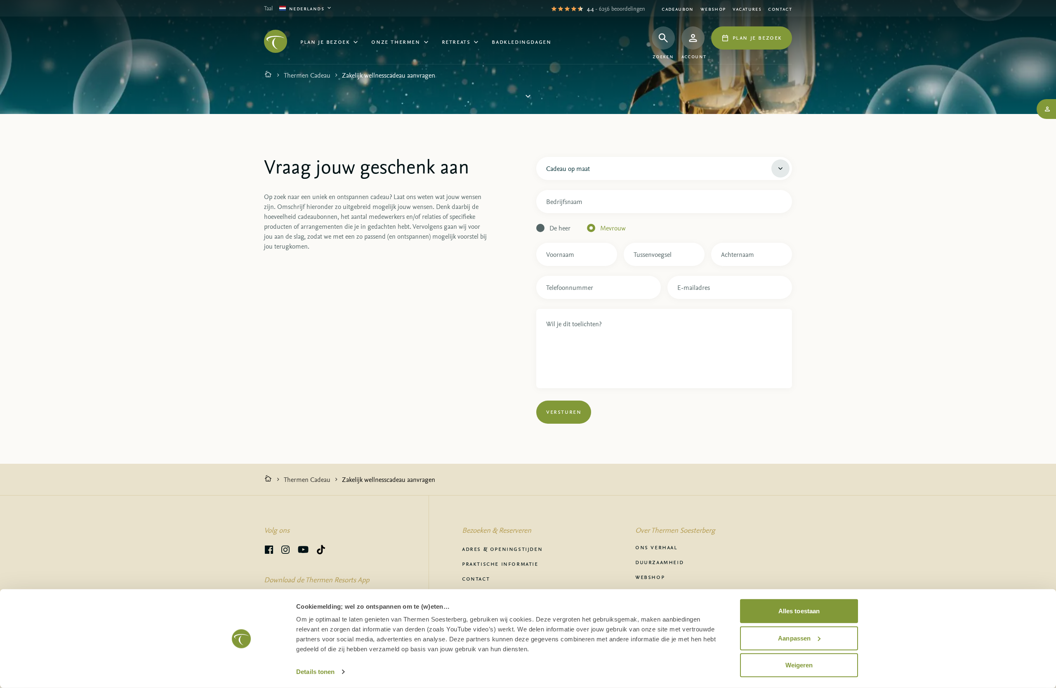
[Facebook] (269, 551)
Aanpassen (794, 637)
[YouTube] (303, 550)
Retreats (456, 41)
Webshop (713, 8)
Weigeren (799, 665)
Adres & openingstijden (502, 548)
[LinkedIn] (285, 551)
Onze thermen (395, 41)
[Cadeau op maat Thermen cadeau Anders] (664, 167)
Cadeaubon (678, 8)
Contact (780, 8)
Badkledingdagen (521, 41)
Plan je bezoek (325, 41)
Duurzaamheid (659, 561)
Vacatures (747, 8)
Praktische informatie (500, 563)
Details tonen (315, 671)
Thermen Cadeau (307, 75)
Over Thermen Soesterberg (675, 530)
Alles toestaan (799, 610)
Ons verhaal (656, 546)
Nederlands (306, 8)
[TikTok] (321, 551)
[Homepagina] (268, 75)
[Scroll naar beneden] (528, 97)
